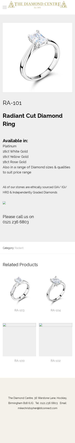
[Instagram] (39, 390)
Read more (7, 315)
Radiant (19, 248)
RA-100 (19, 360)
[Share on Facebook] (4, 230)
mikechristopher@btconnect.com (37, 408)
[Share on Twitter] (9, 230)
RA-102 (56, 360)
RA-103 (19, 310)
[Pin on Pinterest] (14, 230)
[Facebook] (36, 390)
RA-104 (56, 310)
